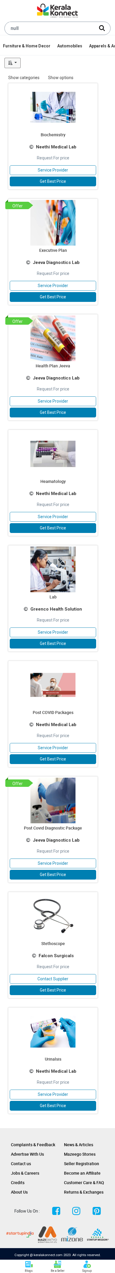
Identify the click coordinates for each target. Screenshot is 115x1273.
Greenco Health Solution (56, 609)
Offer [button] (17, 206)
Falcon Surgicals (56, 955)
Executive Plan (53, 250)
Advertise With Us (27, 1154)
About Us (19, 1192)
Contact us (21, 1163)
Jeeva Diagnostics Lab (56, 262)
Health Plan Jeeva (53, 366)
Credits (17, 1182)
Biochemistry (53, 134)
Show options (60, 77)
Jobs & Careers (25, 1173)
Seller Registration (81, 1163)
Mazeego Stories (80, 1154)
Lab (53, 597)
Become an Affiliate (82, 1173)
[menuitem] (27, 46)
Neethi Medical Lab (56, 147)
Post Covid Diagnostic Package (53, 828)
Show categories (24, 77)
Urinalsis (53, 1059)
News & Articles (78, 1144)
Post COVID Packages (53, 712)
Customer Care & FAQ (84, 1182)
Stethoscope (53, 943)
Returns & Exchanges (84, 1192)
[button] (12, 63)
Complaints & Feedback (33, 1144)
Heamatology (53, 481)
